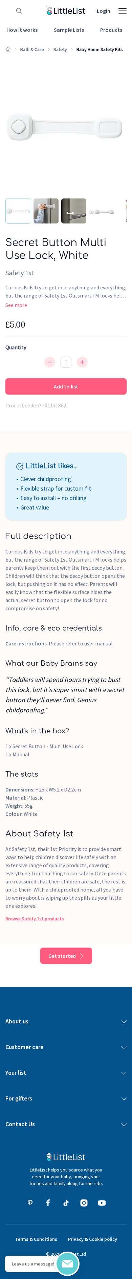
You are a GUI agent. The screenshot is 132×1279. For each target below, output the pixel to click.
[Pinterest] (30, 1203)
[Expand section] (124, 1021)
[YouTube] (102, 1203)
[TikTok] (66, 1203)
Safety (60, 49)
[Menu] (122, 11)
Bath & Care (32, 49)
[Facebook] (48, 1203)
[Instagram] (84, 1203)
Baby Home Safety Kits (99, 49)
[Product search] (17, 11)
